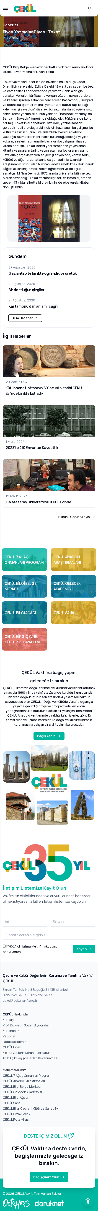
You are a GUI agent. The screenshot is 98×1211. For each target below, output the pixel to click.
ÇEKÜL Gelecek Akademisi (22, 1092)
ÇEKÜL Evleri (12, 1047)
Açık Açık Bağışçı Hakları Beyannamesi (30, 1058)
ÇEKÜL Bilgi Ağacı (15, 1097)
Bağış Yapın (46, 736)
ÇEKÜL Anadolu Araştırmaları (24, 1081)
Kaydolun (84, 948)
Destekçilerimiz (14, 1041)
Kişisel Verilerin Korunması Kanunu (27, 1052)
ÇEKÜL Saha (12, 1103)
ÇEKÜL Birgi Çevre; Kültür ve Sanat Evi (31, 1108)
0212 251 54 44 (41, 995)
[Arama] (89, 8)
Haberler (10, 25)
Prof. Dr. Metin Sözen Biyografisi (26, 1025)
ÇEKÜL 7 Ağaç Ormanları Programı (27, 1075)
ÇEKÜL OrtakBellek (16, 1114)
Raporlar (9, 1036)
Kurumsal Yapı (13, 1030)
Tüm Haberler (22, 318)
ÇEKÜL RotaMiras (16, 1119)
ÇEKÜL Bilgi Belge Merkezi (22, 1086)
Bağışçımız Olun (46, 1177)
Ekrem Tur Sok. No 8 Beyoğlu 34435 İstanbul (35, 989)
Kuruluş (8, 1020)
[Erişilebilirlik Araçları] (88, 1200)
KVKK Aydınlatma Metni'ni (24, 946)
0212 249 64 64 (15, 995)
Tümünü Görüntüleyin (73, 517)
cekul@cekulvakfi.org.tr (20, 1000)
